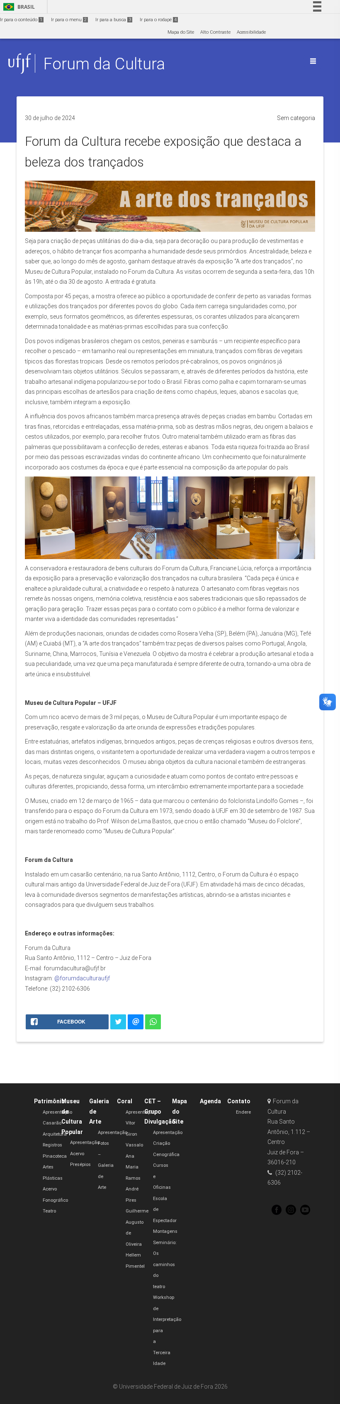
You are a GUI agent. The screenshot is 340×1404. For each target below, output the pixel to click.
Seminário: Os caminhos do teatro (165, 1264)
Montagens (165, 1231)
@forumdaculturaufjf (82, 978)
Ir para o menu (69, 19)
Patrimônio (49, 1101)
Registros (52, 1145)
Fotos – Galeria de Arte (106, 1165)
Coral (124, 1101)
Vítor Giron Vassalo (134, 1134)
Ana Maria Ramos (133, 1167)
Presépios (80, 1164)
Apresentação (57, 1112)
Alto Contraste (215, 32)
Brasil (17, 6)
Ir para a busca (113, 19)
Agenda (210, 1101)
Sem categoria (296, 118)
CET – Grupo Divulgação (159, 1111)
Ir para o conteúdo (21, 19)
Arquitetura (55, 1134)
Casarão (52, 1123)
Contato (238, 1101)
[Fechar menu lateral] (313, 61)
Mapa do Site (181, 32)
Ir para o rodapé (158, 19)
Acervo (77, 1153)
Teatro (49, 1211)
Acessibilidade (251, 32)
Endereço (246, 1112)
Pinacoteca (55, 1156)
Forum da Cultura (104, 63)
